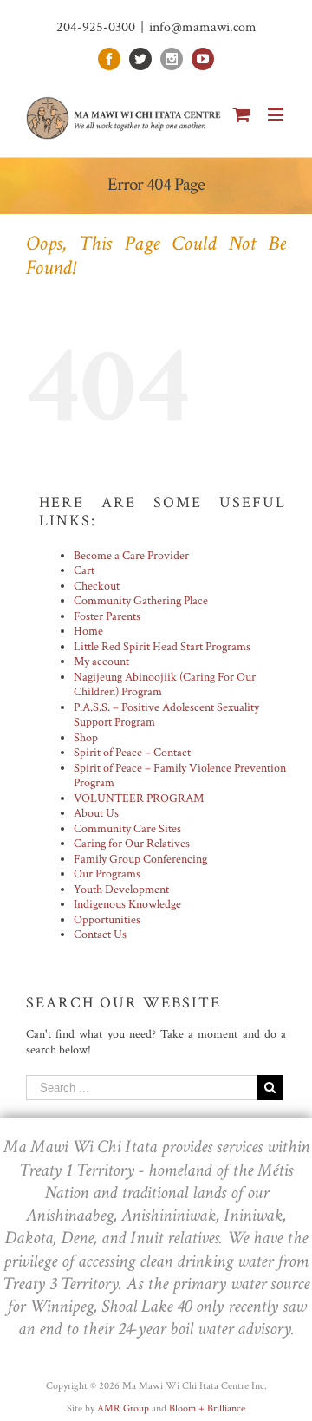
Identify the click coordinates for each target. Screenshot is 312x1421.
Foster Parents (107, 616)
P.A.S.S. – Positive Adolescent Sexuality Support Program (166, 715)
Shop (86, 738)
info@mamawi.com (203, 27)
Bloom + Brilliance (207, 1408)
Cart (84, 570)
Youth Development (121, 889)
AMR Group (123, 1408)
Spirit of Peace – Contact (132, 752)
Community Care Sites (127, 829)
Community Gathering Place (141, 601)
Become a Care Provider (131, 556)
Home (88, 631)
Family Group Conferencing (140, 859)
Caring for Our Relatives (132, 843)
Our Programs (107, 874)
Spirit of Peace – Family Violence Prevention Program (180, 776)
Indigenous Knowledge (127, 904)
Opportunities (107, 920)
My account (101, 661)
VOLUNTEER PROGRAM (139, 798)
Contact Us (100, 934)
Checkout (97, 586)
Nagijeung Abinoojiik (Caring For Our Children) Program (165, 685)
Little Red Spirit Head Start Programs (162, 647)
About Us (96, 813)
